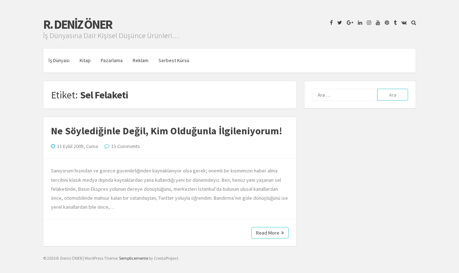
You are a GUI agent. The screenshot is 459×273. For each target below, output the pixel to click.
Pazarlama (112, 60)
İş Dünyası (59, 60)
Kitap (85, 60)
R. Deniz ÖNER (77, 24)
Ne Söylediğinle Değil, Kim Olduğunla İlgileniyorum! (166, 130)
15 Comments (125, 146)
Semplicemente (133, 258)
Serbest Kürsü (173, 60)
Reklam (140, 60)
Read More (267, 233)
